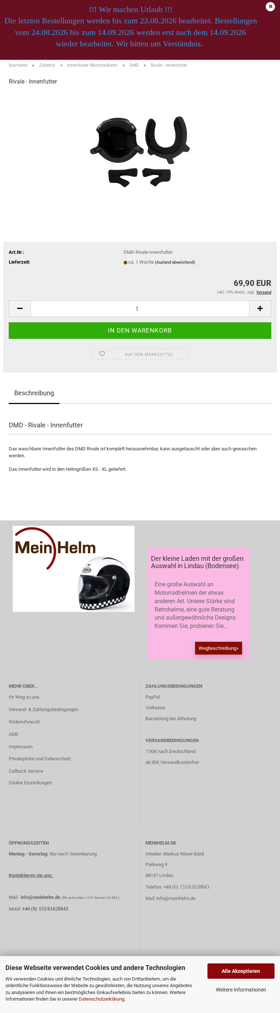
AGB (13, 734)
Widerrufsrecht (24, 722)
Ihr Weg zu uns (24, 697)
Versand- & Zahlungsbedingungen (43, 709)
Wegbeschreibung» (218, 648)
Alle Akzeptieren (241, 971)
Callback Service (26, 771)
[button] (20, 308)
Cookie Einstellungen (30, 782)
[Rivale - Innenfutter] (140, 147)
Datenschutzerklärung (101, 999)
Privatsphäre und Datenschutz (40, 758)
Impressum (20, 746)
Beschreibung (34, 393)
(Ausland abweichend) (175, 262)
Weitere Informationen (241, 990)
